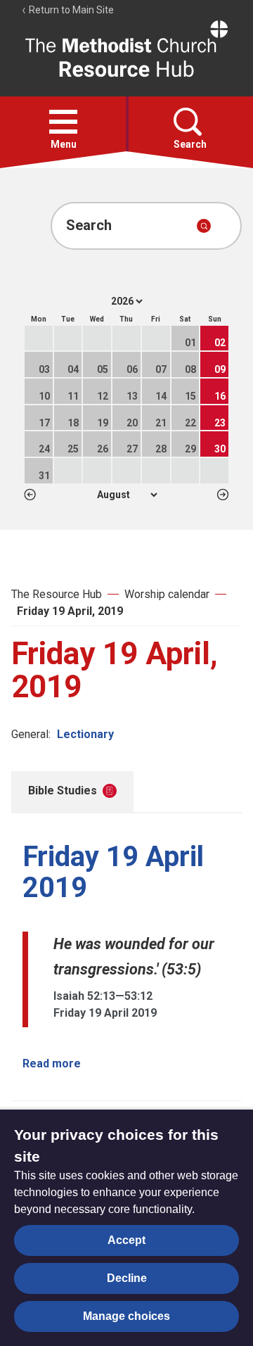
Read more (51, 1063)
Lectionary (85, 734)
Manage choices (126, 1316)
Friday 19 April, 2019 (70, 611)
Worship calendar (166, 594)
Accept (126, 1240)
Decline (127, 1278)
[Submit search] (204, 226)
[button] (63, 122)
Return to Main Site (70, 9)
